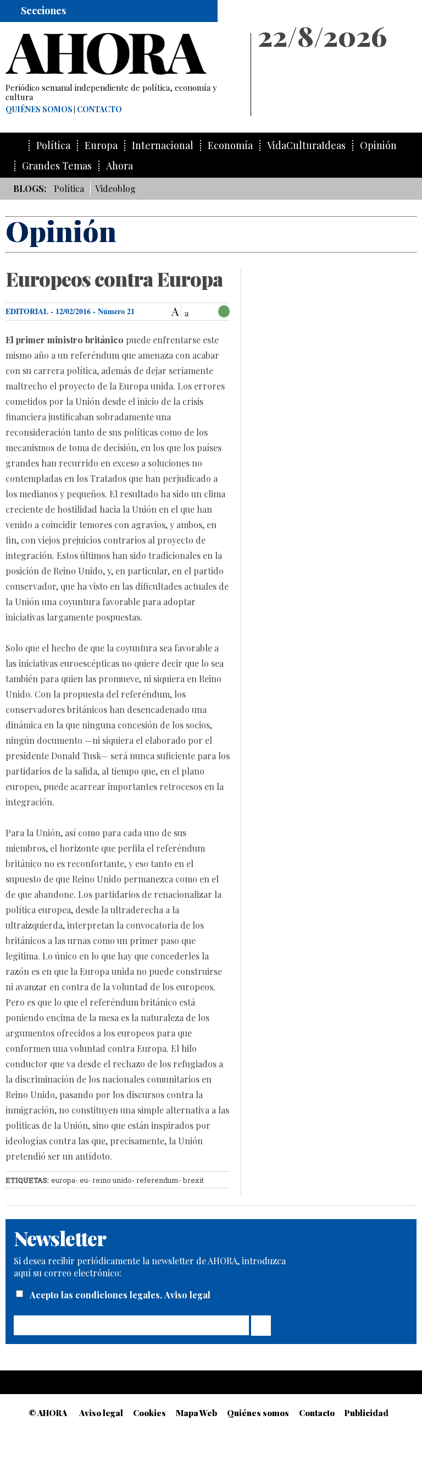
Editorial (26, 311)
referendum (157, 1180)
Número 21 (116, 311)
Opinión (378, 145)
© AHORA (48, 1412)
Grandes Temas (57, 166)
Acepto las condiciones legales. (97, 1295)
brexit (193, 1180)
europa (63, 1180)
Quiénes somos (39, 109)
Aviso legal (187, 1295)
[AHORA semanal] (123, 54)
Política (53, 145)
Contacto (99, 109)
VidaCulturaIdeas (306, 145)
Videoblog (115, 188)
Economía (230, 145)
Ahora (119, 166)
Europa (101, 145)
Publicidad (366, 1412)
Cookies (149, 1412)
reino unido (112, 1180)
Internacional (162, 145)
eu (84, 1180)
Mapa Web (196, 1412)
